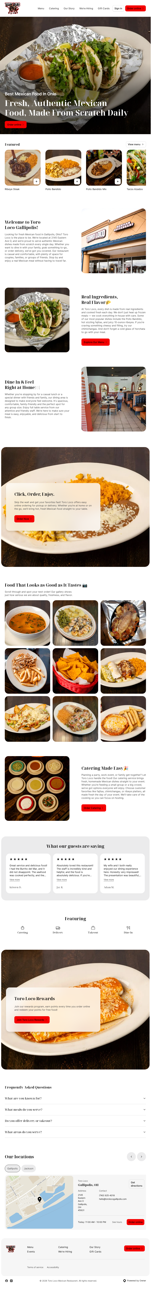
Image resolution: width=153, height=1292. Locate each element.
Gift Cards (104, 8)
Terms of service (35, 1267)
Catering (54, 8)
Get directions (136, 1184)
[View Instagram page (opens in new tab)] (11, 1281)
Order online (135, 1222)
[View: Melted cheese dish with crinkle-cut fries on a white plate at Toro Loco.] (123, 719)
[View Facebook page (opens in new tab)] (6, 1281)
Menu (41, 8)
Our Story (69, 8)
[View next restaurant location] (141, 1156)
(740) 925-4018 (107, 1195)
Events (31, 1251)
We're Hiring (86, 8)
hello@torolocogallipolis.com (113, 1199)
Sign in (118, 8)
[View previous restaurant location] (131, 1156)
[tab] (12, 1168)
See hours (117, 1222)
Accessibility (53, 1267)
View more (15, 879)
